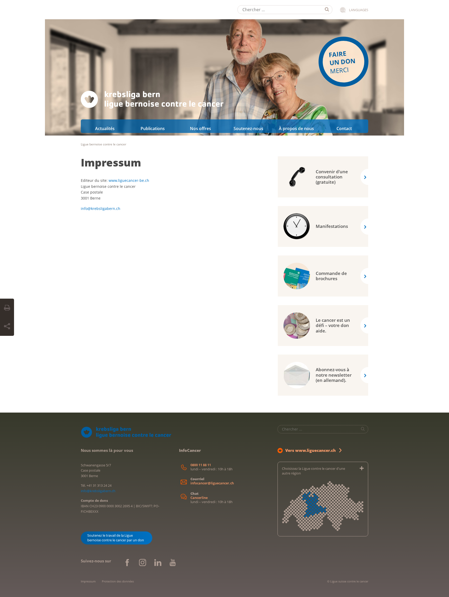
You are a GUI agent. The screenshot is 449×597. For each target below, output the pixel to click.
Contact (344, 128)
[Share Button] (7, 326)
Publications (153, 128)
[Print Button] (7, 308)
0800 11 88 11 (200, 465)
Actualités (105, 128)
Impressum (111, 162)
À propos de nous (296, 128)
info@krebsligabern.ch (100, 208)
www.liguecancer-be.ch (129, 180)
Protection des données (118, 581)
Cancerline (199, 498)
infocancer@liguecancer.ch (212, 483)
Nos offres (200, 128)
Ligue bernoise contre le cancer (103, 144)
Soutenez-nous (248, 128)
